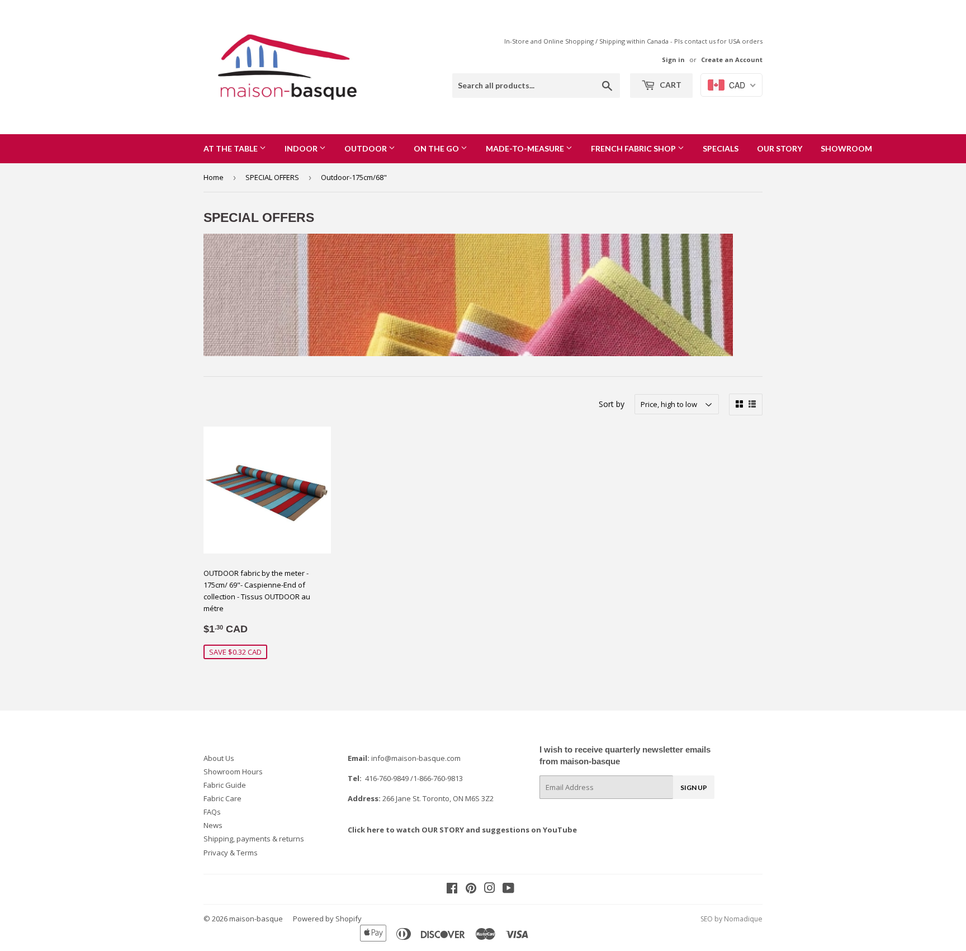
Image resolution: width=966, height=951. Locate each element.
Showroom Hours (233, 772)
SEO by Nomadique (731, 919)
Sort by (611, 404)
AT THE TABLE (231, 148)
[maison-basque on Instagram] (489, 889)
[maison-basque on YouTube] (508, 889)
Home (213, 177)
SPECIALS (720, 148)
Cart (669, 84)
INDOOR (302, 148)
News (212, 825)
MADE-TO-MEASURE (526, 148)
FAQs (212, 812)
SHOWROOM (846, 148)
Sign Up (693, 787)
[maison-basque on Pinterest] (471, 889)
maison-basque (256, 919)
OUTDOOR (366, 148)
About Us (218, 758)
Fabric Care (222, 798)
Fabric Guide (224, 785)
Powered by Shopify (327, 919)
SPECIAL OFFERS (272, 177)
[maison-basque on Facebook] (452, 889)
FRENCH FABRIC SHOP (634, 148)
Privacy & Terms (230, 853)
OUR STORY (779, 148)
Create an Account (732, 59)
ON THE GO (437, 148)
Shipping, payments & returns (253, 839)
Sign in (673, 59)
